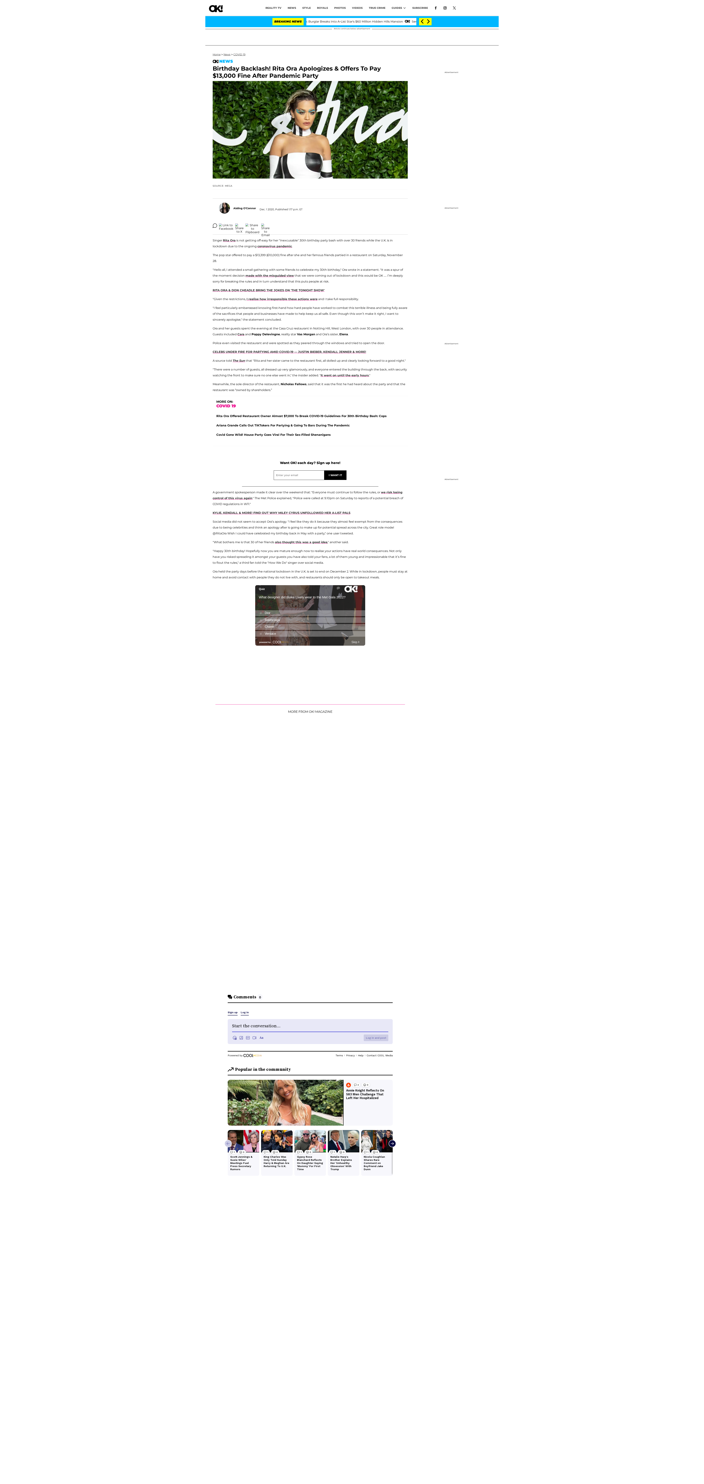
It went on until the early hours (345, 375)
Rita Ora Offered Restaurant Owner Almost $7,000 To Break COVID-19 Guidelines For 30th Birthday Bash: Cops (301, 416)
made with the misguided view (269, 275)
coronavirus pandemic (274, 246)
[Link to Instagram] (445, 7)
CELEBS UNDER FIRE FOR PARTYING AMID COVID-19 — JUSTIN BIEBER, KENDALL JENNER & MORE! (289, 352)
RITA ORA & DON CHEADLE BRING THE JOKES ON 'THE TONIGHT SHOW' (269, 290)
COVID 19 (239, 54)
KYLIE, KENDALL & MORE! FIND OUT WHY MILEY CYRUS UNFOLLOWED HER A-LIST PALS (281, 513)
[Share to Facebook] (226, 225)
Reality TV (273, 8)
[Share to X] (239, 225)
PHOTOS (340, 8)
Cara (240, 334)
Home (217, 54)
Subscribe (420, 8)
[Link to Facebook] (435, 7)
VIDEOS (357, 8)
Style (306, 8)
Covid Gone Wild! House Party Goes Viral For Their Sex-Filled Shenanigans (273, 434)
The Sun (239, 360)
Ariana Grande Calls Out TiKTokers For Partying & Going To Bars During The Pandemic (283, 425)
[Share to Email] (265, 225)
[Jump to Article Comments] (215, 225)
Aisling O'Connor (244, 208)
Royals (322, 8)
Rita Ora (229, 240)
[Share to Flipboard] (252, 225)
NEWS (292, 8)
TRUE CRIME (377, 8)
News (226, 54)
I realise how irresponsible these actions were (282, 299)
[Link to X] (454, 7)
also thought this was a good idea (301, 542)
